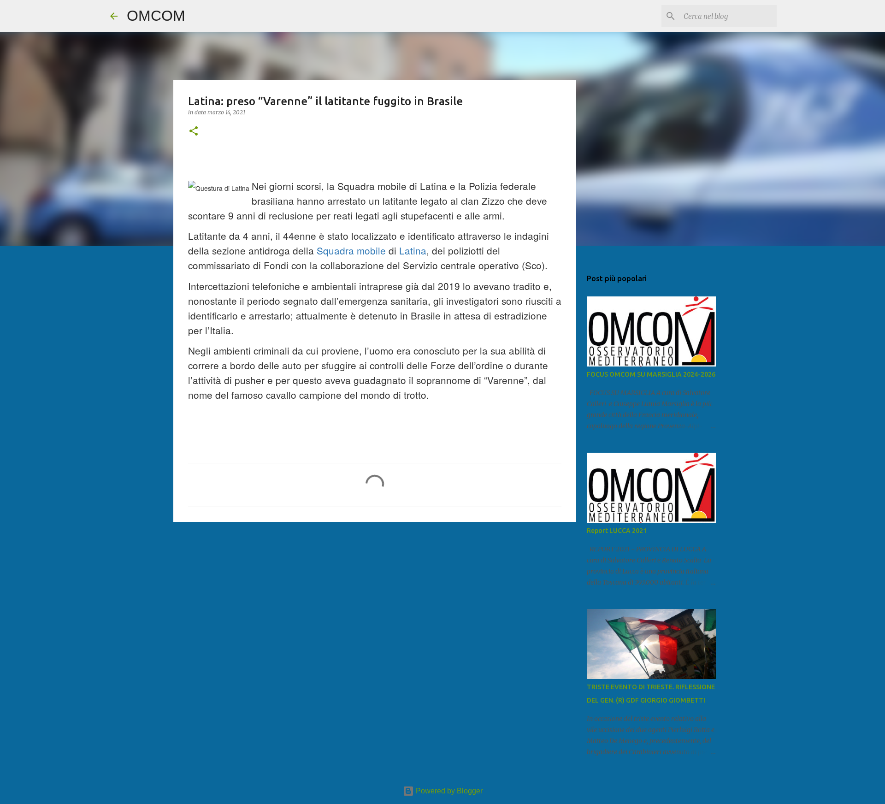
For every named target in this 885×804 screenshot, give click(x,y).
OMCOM (156, 15)
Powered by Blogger (448, 791)
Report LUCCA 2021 (617, 530)
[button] (193, 131)
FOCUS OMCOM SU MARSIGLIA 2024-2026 (651, 374)
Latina (412, 250)
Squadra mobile (351, 250)
